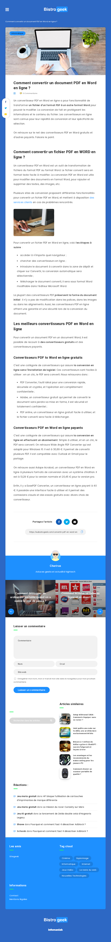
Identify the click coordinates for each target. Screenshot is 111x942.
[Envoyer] (51, 720)
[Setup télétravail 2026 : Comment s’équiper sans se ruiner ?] (65, 719)
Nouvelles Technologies (74, 875)
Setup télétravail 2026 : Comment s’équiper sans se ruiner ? (84, 717)
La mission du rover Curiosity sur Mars (63, 807)
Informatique (17, 33)
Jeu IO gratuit (25, 813)
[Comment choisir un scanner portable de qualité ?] (65, 773)
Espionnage (82, 858)
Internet (86, 864)
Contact (13, 895)
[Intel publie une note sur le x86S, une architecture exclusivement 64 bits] (65, 732)
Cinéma (66, 858)
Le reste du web (88, 869)
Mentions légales (18, 899)
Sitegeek (14, 856)
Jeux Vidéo (67, 869)
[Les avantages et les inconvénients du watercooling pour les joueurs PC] (65, 759)
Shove (20, 824)
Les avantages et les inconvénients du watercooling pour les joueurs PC (83, 759)
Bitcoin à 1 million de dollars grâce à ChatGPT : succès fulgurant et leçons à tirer (85, 746)
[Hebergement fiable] (55, 931)
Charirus (55, 565)
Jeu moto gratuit (27, 796)
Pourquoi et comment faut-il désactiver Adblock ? (58, 824)
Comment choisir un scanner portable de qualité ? (82, 771)
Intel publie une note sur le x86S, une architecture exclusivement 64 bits (85, 730)
